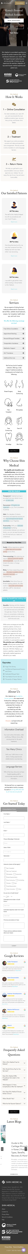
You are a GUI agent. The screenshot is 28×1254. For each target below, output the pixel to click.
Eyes (15, 883)
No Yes (8, 896)
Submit (14, 946)
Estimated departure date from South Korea (14, 910)
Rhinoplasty (9, 874)
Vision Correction (11, 889)
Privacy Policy (5, 1214)
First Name (7, 814)
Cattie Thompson (12, 961)
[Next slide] (26, 1149)
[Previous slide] (2, 1149)
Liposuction (19, 874)
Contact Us (5, 1212)
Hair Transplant (10, 868)
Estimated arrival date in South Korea (12, 900)
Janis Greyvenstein (13, 977)
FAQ (3, 1220)
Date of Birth (7, 847)
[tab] (9, 809)
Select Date (6, 905)
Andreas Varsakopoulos (14, 993)
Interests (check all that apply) (12, 864)
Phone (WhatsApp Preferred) (11, 839)
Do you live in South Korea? (11, 893)
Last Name (7, 822)
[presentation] (14, 1134)
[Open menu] (27, 3)
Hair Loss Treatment (12, 871)
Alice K (9, 1025)
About (3, 1209)
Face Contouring (11, 880)
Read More (18, 970)
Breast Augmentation (12, 877)
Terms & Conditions (7, 1217)
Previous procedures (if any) (11, 920)
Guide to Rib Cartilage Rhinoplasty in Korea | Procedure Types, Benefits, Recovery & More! (13, 1149)
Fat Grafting (21, 880)
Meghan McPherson (13, 1009)
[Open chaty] (24, 1250)
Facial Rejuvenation (11, 886)
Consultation (19, 3)
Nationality (7, 856)
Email (5, 830)
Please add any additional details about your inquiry (13, 932)
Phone (5, 843)
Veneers (9, 883)
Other (20, 889)
